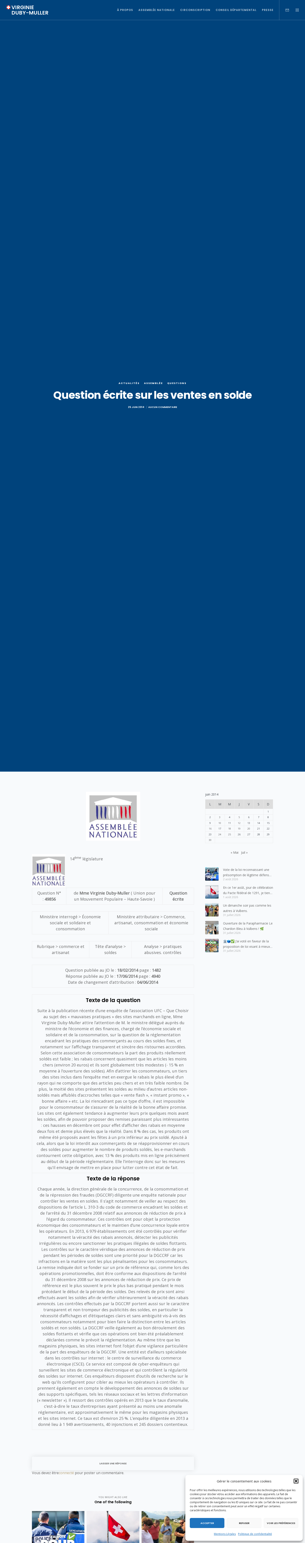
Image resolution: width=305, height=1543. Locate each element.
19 (239, 828)
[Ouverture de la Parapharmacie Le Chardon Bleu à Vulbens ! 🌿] (212, 928)
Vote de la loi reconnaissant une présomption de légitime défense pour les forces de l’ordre (247, 873)
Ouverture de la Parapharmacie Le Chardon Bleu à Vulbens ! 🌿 (248, 926)
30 (210, 840)
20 (248, 828)
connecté (66, 1472)
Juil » (244, 852)
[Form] (284, 10)
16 (210, 828)
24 (219, 834)
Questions (176, 383)
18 (229, 828)
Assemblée (153, 383)
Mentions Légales (225, 1534)
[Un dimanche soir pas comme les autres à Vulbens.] (212, 910)
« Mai (234, 852)
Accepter (207, 1523)
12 (239, 823)
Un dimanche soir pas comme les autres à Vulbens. (247, 908)
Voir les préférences (281, 1523)
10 (219, 823)
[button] (296, 1481)
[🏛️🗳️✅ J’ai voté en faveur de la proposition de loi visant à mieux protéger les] (212, 945)
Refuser (244, 1523)
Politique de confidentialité (255, 1534)
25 (229, 834)
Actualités (129, 383)
